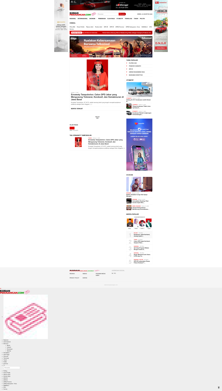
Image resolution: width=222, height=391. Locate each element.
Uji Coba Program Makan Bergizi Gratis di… (141, 248)
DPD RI (131, 69)
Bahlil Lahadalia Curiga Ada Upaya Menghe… (136, 195)
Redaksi (72, 273)
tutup (66, 1)
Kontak (85, 278)
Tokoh (90, 138)
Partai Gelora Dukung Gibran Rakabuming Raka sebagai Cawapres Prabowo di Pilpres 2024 (109, 32)
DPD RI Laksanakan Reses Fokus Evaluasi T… (142, 261)
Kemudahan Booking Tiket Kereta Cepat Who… (140, 201)
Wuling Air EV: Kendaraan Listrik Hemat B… (138, 100)
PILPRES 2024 (133, 63)
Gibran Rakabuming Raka (137, 72)
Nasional (136, 246)
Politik (136, 233)
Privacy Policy (74, 278)
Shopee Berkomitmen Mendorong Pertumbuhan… (140, 208)
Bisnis (134, 206)
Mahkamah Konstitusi (136, 75)
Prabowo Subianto (135, 66)
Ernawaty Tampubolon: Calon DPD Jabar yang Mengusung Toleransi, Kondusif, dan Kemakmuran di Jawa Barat (97, 97)
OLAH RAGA (74, 125)
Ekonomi (129, 175)
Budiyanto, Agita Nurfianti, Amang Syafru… (142, 235)
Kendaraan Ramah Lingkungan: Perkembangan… (142, 113)
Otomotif (129, 98)
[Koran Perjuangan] (83, 14)
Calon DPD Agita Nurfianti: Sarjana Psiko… (142, 241)
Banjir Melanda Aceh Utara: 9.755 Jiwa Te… (142, 255)
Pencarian (122, 14)
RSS (115, 273)
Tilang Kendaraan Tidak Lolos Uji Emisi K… (141, 106)
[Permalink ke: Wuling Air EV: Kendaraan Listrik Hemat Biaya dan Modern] (139, 89)
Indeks (85, 273)
